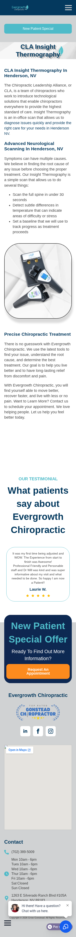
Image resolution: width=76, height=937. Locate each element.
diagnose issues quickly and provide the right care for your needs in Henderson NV (37, 128)
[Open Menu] (68, 7)
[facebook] (38, 731)
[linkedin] (25, 731)
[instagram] (51, 731)
